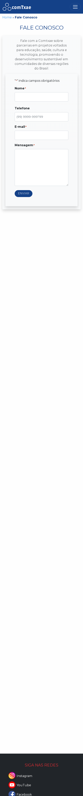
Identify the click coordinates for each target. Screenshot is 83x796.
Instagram (24, 776)
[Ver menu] (75, 7)
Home (7, 17)
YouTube (24, 785)
